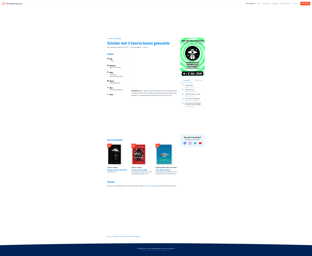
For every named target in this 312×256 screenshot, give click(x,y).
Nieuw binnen (186, 80)
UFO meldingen (250, 3)
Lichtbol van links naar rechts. (193, 94)
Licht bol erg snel (189, 89)
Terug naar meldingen (114, 38)
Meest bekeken (199, 80)
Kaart (258, 3)
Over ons (151, 250)
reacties (145, 47)
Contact (169, 250)
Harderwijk (113, 74)
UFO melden (144, 250)
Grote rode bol (189, 85)
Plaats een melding (149, 186)
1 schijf (112, 61)
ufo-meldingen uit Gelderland (133, 236)
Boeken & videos (286, 3)
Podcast (294, 3)
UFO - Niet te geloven (163, 170)
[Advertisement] (156, 23)
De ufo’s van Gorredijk (139, 170)
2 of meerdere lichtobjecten (192, 98)
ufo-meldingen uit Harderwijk (117, 236)
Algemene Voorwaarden (160, 250)
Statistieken (275, 3)
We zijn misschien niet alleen (117, 170)
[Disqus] (142, 209)
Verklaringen (266, 3)
